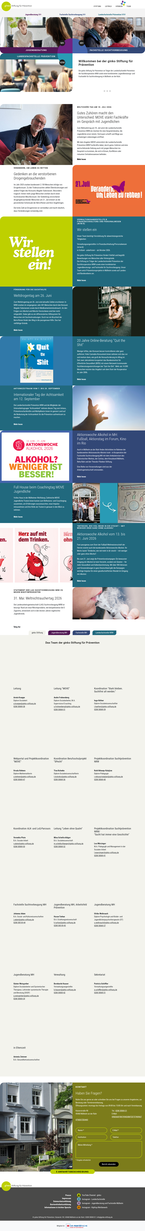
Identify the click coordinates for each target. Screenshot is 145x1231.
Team (129, 6)
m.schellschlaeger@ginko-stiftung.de (68, 843)
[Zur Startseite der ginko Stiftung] (16, 6)
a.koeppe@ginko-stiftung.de (24, 703)
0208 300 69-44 (19, 922)
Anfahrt (73, 1171)
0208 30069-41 (100, 855)
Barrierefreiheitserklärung (60, 1204)
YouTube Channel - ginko (91, 1195)
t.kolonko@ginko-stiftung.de (65, 776)
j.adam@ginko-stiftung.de (23, 919)
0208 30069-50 (19, 846)
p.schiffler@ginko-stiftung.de (105, 990)
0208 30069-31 (100, 992)
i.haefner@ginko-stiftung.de (105, 706)
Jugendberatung (33, 14)
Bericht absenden (109, 1164)
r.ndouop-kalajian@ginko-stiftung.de (108, 776)
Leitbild (108, 6)
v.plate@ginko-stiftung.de (23, 843)
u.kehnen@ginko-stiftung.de (24, 776)
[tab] (104, 91)
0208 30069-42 (59, 992)
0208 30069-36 (59, 779)
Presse (68, 1195)
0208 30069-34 (19, 999)
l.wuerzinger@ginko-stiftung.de (106, 852)
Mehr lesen (81, 159)
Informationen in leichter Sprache (57, 1207)
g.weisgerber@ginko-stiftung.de (26, 996)
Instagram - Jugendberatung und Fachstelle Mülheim (102, 1203)
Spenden (119, 6)
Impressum (66, 1198)
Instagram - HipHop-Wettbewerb (94, 1207)
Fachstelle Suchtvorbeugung (73, 14)
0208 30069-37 (100, 926)
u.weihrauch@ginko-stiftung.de (106, 922)
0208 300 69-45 (60, 925)
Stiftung (97, 6)
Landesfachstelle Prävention (111, 14)
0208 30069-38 (19, 706)
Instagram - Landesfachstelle (93, 1199)
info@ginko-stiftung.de (105, 1217)
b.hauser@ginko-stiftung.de (65, 990)
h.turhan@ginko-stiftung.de (64, 922)
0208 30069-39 (100, 709)
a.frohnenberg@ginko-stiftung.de (67, 706)
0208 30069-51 (59, 709)
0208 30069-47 (19, 779)
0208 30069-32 (59, 846)
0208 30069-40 (100, 779)
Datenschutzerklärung (62, 1201)
